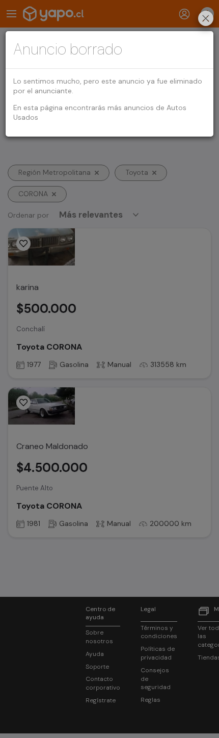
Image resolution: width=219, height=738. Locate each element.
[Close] (205, 20)
